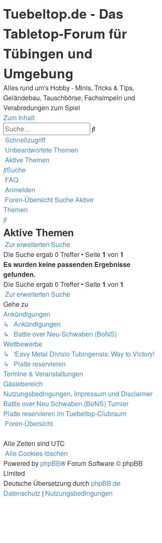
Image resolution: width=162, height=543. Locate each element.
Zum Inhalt (18, 117)
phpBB (50, 463)
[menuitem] (40, 150)
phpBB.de (105, 483)
